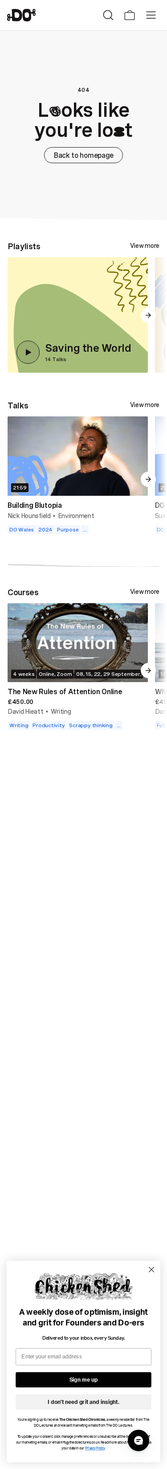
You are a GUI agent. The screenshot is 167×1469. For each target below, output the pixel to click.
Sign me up (83, 1380)
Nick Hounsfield (29, 515)
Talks (18, 405)
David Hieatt (26, 711)
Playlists (24, 246)
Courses (23, 592)
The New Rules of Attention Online (65, 691)
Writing (61, 711)
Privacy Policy (95, 1448)
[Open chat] (138, 1440)
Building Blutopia (35, 505)
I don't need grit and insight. (83, 1402)
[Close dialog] (152, 1269)
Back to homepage (83, 155)
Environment (76, 515)
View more (144, 245)
